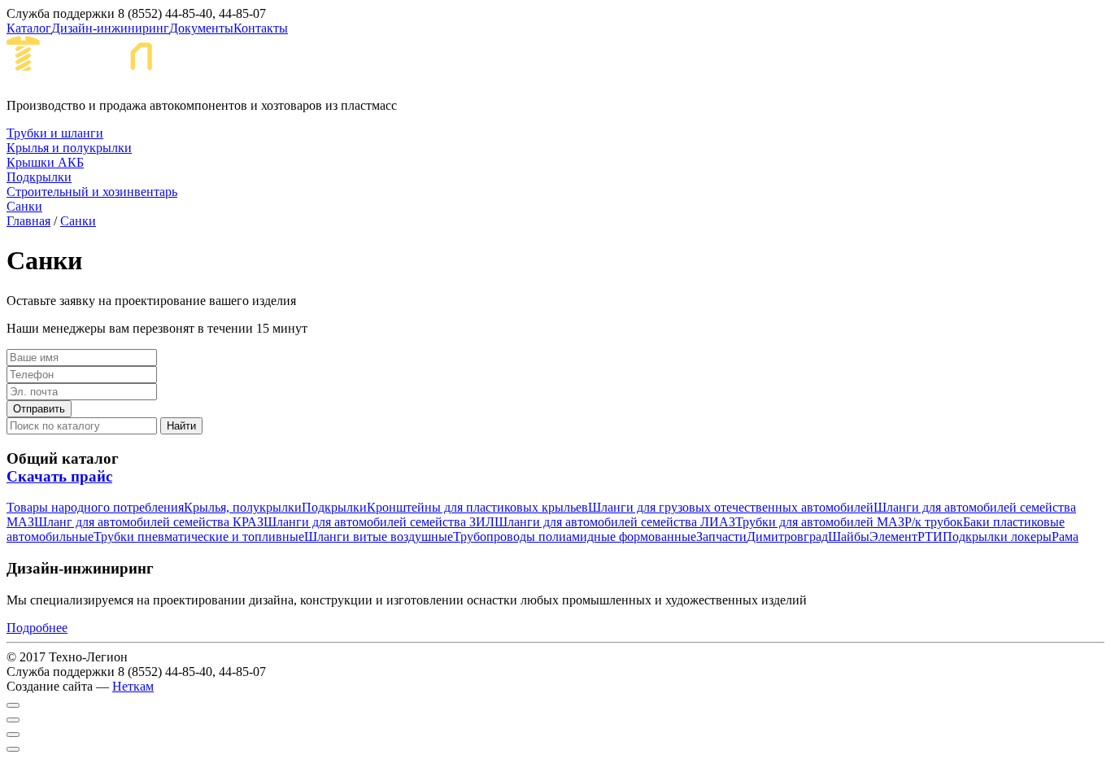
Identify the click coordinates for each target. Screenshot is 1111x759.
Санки (78, 221)
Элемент (893, 536)
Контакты (260, 28)
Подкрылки (334, 507)
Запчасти (721, 536)
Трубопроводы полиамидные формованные (574, 536)
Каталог (29, 28)
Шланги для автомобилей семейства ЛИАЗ (615, 522)
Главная (28, 221)
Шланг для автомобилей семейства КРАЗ (149, 522)
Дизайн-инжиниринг (110, 28)
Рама (1065, 536)
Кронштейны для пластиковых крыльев (477, 507)
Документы (201, 28)
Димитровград (787, 536)
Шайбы (848, 536)
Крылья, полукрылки (243, 507)
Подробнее (37, 628)
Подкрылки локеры (997, 536)
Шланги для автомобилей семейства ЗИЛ (379, 522)
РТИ (930, 536)
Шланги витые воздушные (378, 536)
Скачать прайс (59, 476)
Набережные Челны (324, 66)
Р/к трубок (933, 522)
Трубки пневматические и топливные (199, 536)
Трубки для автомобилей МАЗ (819, 522)
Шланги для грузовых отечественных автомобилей (731, 507)
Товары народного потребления (95, 507)
